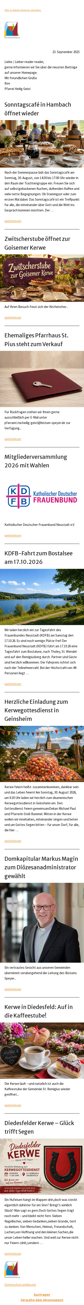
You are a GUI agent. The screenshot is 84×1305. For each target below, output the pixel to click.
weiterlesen (12, 221)
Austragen (42, 1294)
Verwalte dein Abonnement (42, 1300)
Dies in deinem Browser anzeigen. (22, 10)
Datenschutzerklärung (20, 1285)
